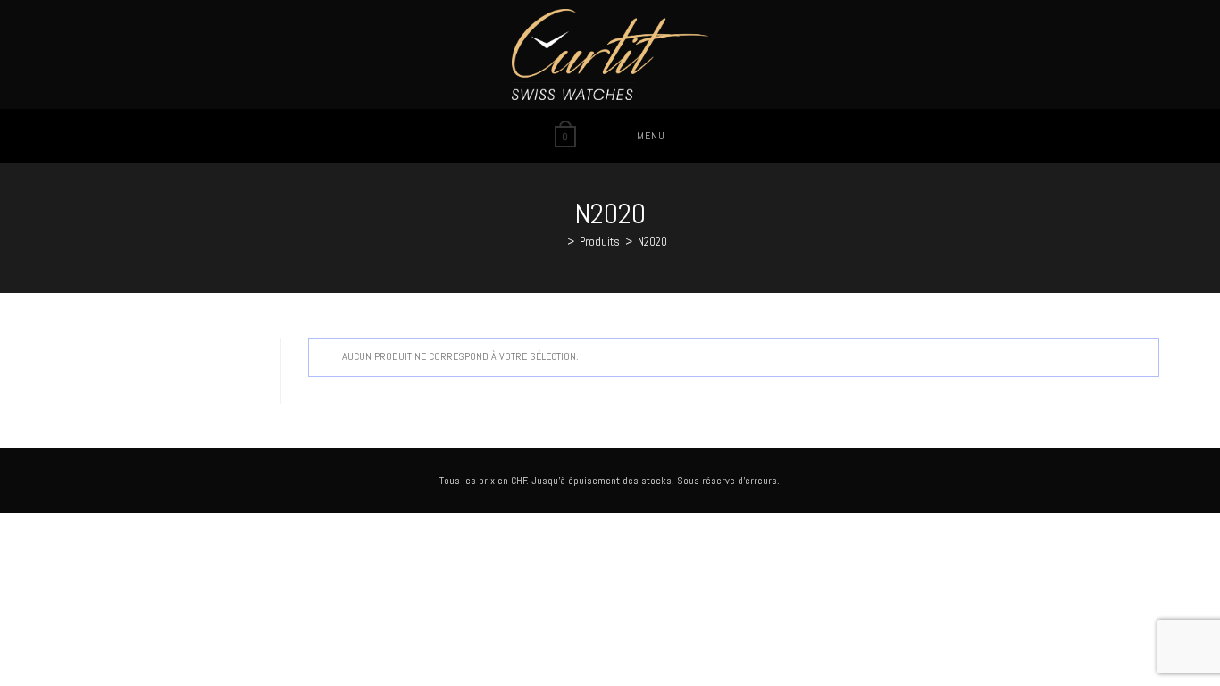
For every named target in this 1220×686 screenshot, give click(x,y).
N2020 (652, 241)
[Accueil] (557, 241)
